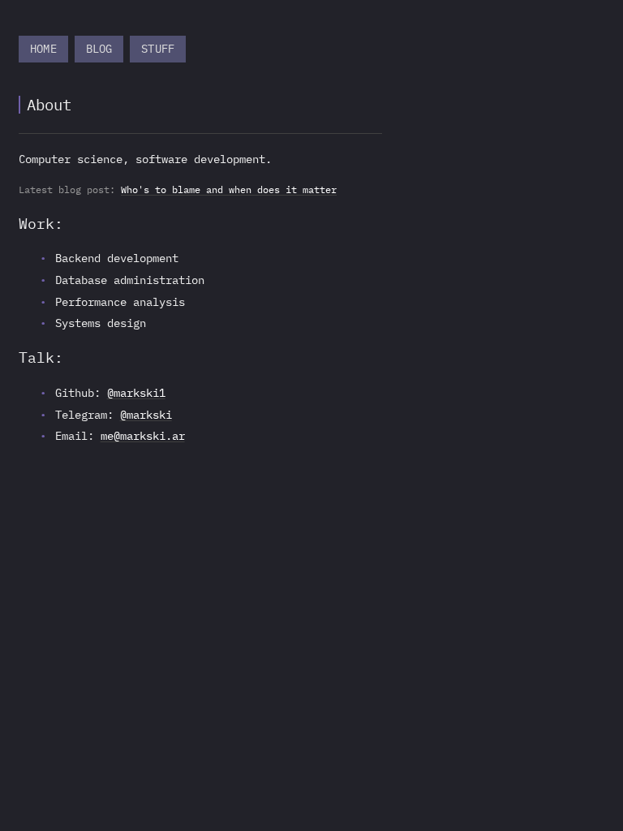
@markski (146, 414)
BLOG (99, 48)
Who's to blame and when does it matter (229, 189)
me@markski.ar (143, 435)
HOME (43, 48)
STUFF (157, 48)
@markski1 (136, 392)
